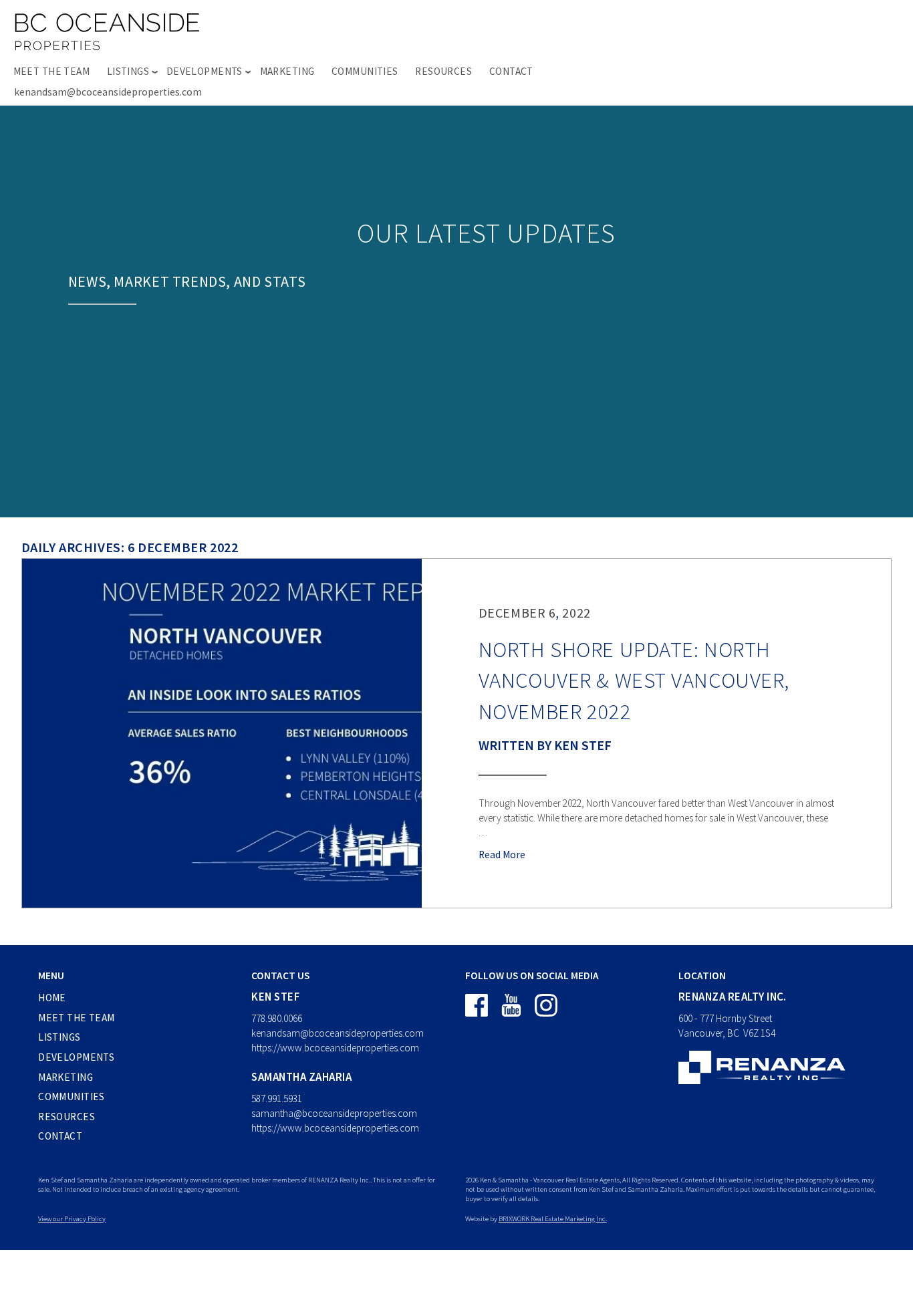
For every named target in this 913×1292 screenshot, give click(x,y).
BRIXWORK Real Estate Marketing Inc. (553, 1218)
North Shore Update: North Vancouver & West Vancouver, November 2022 (634, 680)
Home (52, 997)
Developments (76, 1057)
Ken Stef (583, 745)
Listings (59, 1037)
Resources (443, 71)
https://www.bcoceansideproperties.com (335, 1047)
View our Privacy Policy (72, 1218)
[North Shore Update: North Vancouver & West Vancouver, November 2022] (222, 733)
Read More (502, 854)
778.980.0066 (276, 1018)
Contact (511, 71)
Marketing (287, 71)
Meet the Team (51, 71)
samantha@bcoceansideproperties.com (334, 1113)
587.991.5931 (276, 1098)
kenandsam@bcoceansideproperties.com (108, 92)
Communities (365, 71)
